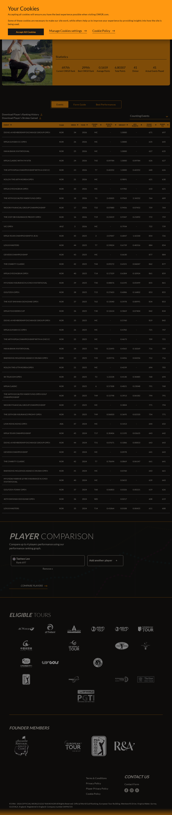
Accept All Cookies (26, 32)
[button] (68, 32)
